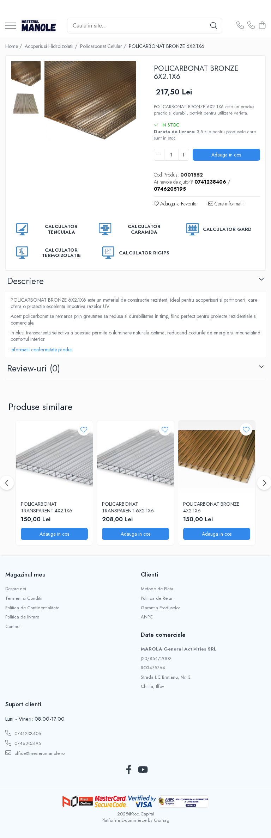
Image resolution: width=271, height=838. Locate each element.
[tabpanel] (90, 107)
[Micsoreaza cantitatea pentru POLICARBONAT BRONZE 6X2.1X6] (159, 155)
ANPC (147, 617)
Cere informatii (228, 203)
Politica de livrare (22, 617)
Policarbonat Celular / (103, 46)
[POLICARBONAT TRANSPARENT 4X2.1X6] (54, 458)
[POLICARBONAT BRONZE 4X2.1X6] (216, 458)
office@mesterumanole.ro (39, 753)
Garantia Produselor (160, 608)
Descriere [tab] (25, 281)
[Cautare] (213, 25)
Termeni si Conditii (23, 598)
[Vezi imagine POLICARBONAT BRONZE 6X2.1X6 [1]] (26, 103)
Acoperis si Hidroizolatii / (52, 46)
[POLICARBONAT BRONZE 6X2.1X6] (90, 107)
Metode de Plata (157, 589)
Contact (12, 626)
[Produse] (10, 26)
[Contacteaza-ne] (240, 25)
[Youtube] (142, 770)
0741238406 (27, 733)
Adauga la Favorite (177, 203)
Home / (14, 46)
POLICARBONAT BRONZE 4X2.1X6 (211, 507)
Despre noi (15, 589)
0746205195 (27, 743)
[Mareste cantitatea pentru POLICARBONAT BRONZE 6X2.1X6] (184, 155)
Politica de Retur (157, 598)
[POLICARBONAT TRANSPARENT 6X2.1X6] (135, 458)
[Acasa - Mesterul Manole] (38, 26)
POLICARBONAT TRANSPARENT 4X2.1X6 (46, 507)
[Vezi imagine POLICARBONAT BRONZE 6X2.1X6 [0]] (26, 76)
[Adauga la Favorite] (84, 429)
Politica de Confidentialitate (32, 608)
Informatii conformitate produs (41, 349)
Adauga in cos (226, 154)
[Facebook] (128, 770)
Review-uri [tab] (33, 368)
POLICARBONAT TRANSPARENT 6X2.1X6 (128, 507)
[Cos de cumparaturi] (262, 25)
